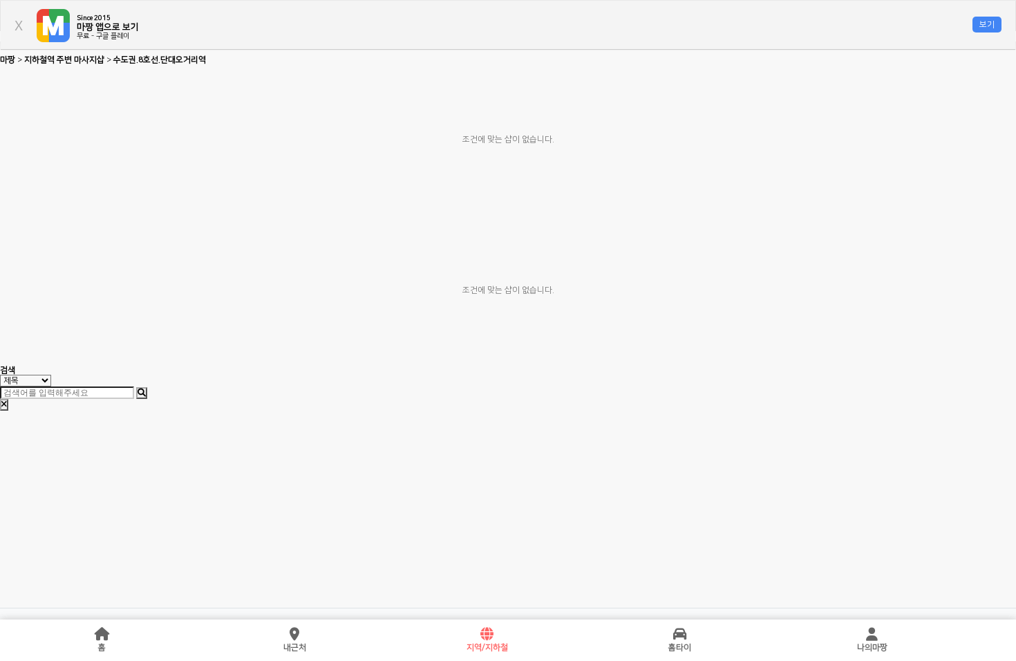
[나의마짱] (872, 634)
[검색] (141, 393)
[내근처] (294, 634)
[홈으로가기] (102, 634)
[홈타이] (679, 634)
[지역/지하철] (487, 634)
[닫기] (4, 405)
